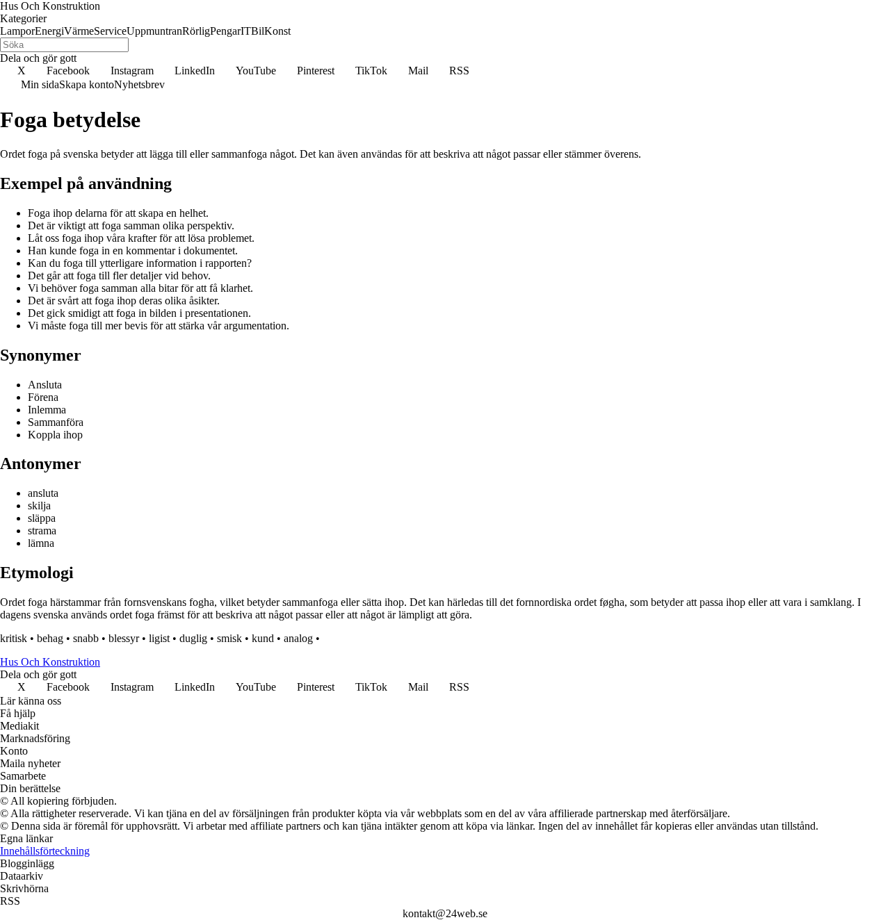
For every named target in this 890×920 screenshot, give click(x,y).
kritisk (13, 638)
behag (50, 638)
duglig (193, 638)
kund (263, 638)
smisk (229, 638)
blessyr (123, 638)
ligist (159, 638)
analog (298, 638)
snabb (86, 638)
